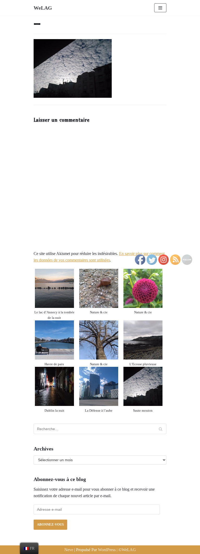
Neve (69, 549)
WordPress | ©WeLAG (117, 549)
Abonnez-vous (50, 524)
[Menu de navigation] (160, 7)
